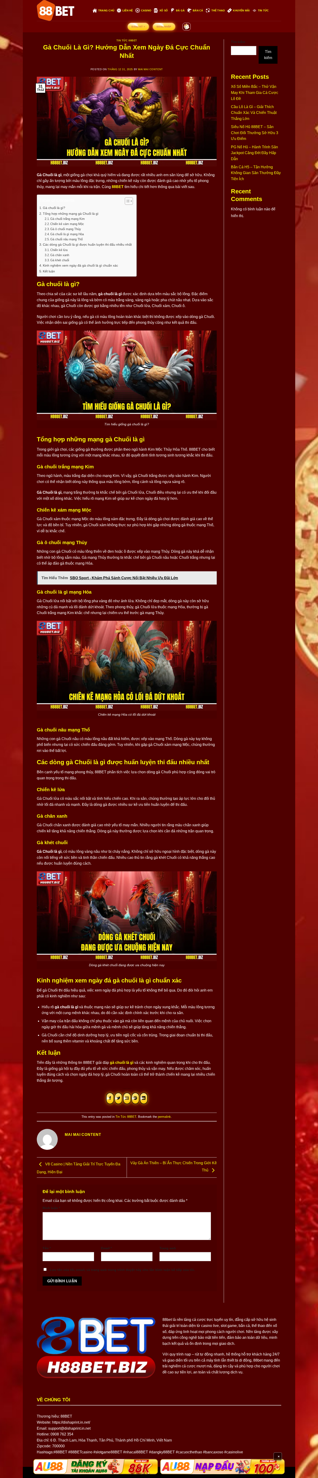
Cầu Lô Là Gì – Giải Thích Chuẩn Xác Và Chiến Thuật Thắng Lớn (254, 113)
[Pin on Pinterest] (135, 1098)
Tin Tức (263, 10)
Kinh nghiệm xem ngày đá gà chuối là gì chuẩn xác (80, 265)
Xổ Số (163, 10)
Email (106, 1248)
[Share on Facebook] (110, 1098)
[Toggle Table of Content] (126, 201)
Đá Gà (180, 10)
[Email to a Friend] (127, 1098)
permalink (164, 1116)
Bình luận (51, 1208)
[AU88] (95, 1466)
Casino (146, 10)
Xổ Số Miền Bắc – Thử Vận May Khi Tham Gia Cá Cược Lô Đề (254, 92)
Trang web (167, 1248)
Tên (47, 1248)
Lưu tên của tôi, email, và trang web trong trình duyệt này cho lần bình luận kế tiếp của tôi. (122, 1270)
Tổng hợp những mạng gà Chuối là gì (71, 213)
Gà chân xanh (59, 255)
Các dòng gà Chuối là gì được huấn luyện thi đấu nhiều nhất (87, 244)
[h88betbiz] (61, 10)
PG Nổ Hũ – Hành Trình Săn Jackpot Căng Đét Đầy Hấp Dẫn (254, 153)
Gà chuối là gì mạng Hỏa (67, 234)
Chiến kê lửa (59, 250)
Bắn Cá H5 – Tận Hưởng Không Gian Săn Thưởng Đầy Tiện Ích (256, 173)
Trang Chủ (106, 10)
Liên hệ (127, 10)
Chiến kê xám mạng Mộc (67, 224)
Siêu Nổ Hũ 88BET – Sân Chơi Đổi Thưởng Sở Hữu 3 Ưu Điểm (254, 133)
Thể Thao (218, 10)
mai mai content (150, 69)
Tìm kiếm (238, 42)
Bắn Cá (198, 10)
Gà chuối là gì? (54, 208)
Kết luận (49, 271)
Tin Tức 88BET (126, 40)
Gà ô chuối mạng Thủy (65, 229)
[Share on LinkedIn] (144, 1098)
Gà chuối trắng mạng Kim (67, 219)
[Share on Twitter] (118, 1098)
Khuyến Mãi (241, 10)
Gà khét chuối (59, 260)
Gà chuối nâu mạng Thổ (66, 239)
